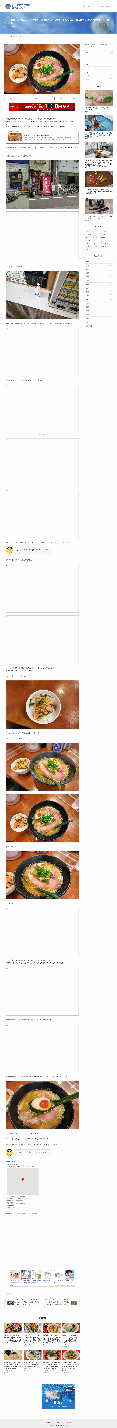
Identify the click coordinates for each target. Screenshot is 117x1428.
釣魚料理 (88, 249)
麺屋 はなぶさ (10, 1161)
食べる (87, 76)
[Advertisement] (42, 1242)
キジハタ (95, 237)
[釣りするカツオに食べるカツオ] (18, 6)
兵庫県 (87, 280)
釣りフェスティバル (100, 246)
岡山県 (87, 307)
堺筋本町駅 (22, 1213)
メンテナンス (89, 246)
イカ (100, 231)
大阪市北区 (88, 326)
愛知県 (87, 261)
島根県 (87, 299)
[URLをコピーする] (74, 98)
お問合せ (48, 1422)
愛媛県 (87, 318)
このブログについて (91, 68)
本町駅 (35, 1213)
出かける (88, 79)
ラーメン (9, 26)
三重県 (87, 303)
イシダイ (106, 231)
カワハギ (88, 237)
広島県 (87, 311)
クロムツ (95, 240)
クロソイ (88, 240)
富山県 (87, 265)
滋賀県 (87, 284)
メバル (106, 243)
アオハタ (88, 231)
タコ (109, 240)
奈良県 (87, 288)
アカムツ (95, 231)
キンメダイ (102, 237)
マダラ (94, 243)
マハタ (100, 243)
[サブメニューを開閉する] (110, 72)
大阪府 (87, 276)
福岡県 (87, 322)
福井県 (87, 273)
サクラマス (102, 240)
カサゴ (95, 234)
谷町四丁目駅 (29, 1213)
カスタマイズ (103, 234)
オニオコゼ (88, 234)
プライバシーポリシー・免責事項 (62, 1422)
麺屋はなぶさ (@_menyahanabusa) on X (37, 135)
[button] (10, 98)
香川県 (87, 314)
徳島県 (87, 292)
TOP (86, 64)
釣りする (88, 72)
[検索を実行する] (111, 52)
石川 (86, 269)
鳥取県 (87, 295)
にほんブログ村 (89, 46)
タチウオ (88, 243)
